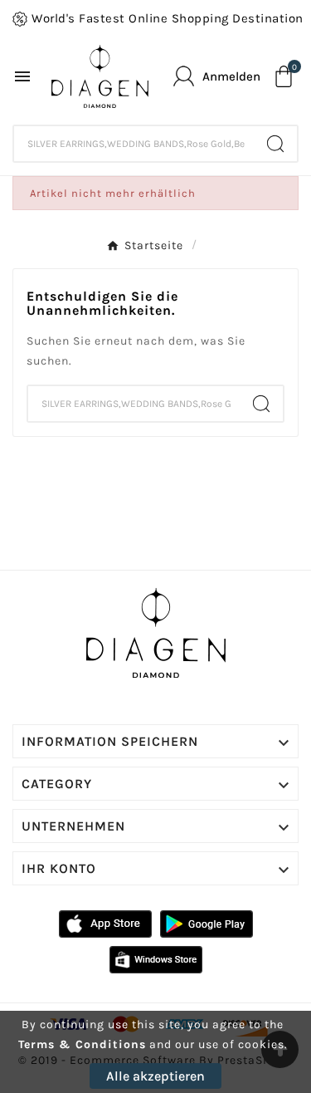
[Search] (275, 144)
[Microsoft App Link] (156, 959)
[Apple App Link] (105, 923)
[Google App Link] (206, 923)
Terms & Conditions (82, 1044)
